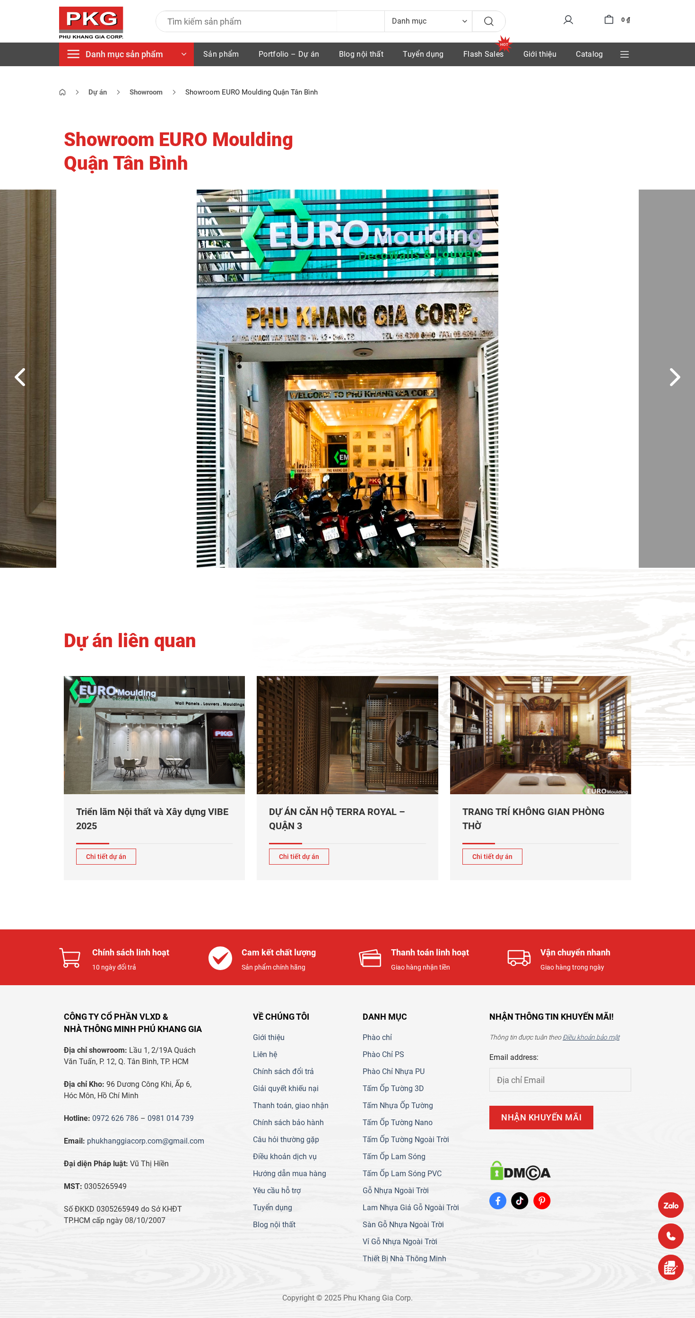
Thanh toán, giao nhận (291, 1105)
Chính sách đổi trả (283, 1071)
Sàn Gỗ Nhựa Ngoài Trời (403, 1224)
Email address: (514, 1057)
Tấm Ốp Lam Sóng (394, 1156)
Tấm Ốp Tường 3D (393, 1088)
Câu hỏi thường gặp (286, 1139)
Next (675, 376)
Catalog (589, 54)
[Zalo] (671, 1205)
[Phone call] (671, 1236)
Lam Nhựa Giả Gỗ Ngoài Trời (411, 1207)
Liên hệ (265, 1054)
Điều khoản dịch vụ (285, 1156)
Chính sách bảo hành (288, 1122)
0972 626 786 (115, 1118)
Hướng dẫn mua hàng (289, 1173)
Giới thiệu (539, 54)
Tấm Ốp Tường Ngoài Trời (406, 1139)
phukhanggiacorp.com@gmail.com (145, 1140)
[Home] (62, 92)
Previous (20, 376)
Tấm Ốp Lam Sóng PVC (402, 1173)
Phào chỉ (377, 1037)
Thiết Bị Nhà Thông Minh (404, 1258)
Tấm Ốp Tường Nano (398, 1122)
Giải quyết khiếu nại (286, 1088)
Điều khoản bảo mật (591, 1037)
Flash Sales (483, 54)
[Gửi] (488, 21)
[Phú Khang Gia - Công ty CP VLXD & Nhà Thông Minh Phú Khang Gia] (91, 23)
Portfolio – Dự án (289, 54)
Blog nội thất (361, 54)
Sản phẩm (221, 54)
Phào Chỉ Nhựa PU (394, 1071)
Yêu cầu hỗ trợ (277, 1190)
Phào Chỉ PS (383, 1054)
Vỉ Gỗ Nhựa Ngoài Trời (400, 1241)
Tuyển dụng (423, 54)
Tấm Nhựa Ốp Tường (398, 1105)
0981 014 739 (171, 1118)
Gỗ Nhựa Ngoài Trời (396, 1190)
